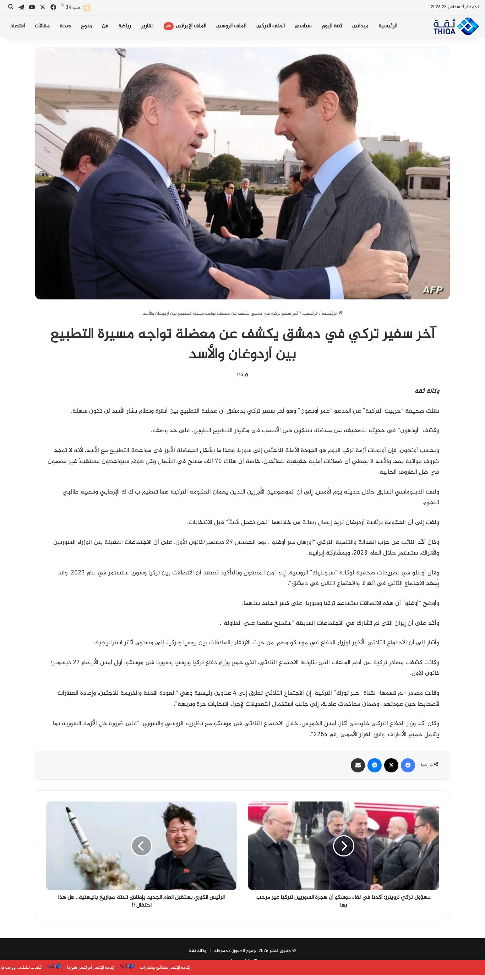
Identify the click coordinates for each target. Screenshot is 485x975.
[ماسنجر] (374, 765)
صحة (65, 26)
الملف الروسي (231, 26)
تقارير (147, 26)
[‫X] (391, 765)
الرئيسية (387, 26)
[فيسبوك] (408, 765)
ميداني (360, 26)
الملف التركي (270, 26)
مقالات (42, 26)
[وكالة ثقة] (456, 26)
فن (105, 26)
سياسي (303, 26)
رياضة (124, 26)
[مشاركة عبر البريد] (358, 765)
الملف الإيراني (186, 26)
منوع (86, 26)
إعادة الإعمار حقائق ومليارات (84, 967)
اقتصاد (17, 26)
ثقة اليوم (332, 26)
